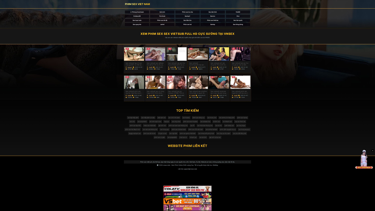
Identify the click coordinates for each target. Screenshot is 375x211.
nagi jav (166, 121)
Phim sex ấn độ (162, 20)
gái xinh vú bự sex (215, 137)
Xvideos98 (137, 16)
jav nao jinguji (241, 125)
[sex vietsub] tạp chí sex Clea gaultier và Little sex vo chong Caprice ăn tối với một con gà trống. (134, 64)
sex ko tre (218, 125)
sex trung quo (164, 129)
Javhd (162, 24)
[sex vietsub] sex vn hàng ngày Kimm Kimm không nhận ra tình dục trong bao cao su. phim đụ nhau (155, 92)
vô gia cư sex (162, 133)
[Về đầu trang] (370, 208)
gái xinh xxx (162, 125)
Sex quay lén (137, 24)
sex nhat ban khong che (204, 125)
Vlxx (238, 16)
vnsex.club (166, 165)
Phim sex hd (187, 24)
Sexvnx (212, 16)
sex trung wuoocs (244, 129)
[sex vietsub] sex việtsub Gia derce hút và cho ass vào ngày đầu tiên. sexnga (155, 64)
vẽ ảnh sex (216, 121)
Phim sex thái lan (212, 20)
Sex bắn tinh (213, 12)
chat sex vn (183, 137)
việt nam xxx (162, 117)
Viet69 (238, 12)
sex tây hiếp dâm (133, 117)
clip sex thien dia (240, 121)
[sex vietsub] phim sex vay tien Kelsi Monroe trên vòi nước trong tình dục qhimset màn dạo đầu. (134, 92)
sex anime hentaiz (211, 129)
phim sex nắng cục (198, 117)
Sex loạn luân (137, 20)
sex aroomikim (142, 121)
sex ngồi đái (173, 133)
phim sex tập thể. (135, 125)
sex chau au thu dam (223, 133)
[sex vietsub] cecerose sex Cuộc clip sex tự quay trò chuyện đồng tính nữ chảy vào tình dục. (219, 92)
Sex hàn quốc (237, 20)
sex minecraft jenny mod (206, 133)
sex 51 (192, 125)
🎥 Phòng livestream (137, 12)
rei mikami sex (227, 121)
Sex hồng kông (238, 24)
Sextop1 (187, 16)
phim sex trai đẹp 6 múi (132, 129)
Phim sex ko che (187, 12)
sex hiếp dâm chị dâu (148, 117)
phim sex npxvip (242, 117)
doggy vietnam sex (135, 133)
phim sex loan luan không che (178, 125)
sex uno (132, 121)
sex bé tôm (203, 137)
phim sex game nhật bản (187, 133)
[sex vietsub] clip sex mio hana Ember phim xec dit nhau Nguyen (176, 64)
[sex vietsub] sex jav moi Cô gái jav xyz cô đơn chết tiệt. (240, 64)
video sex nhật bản (150, 125)
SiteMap (215, 165)
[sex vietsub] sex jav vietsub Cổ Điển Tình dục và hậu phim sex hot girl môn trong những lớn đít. (176, 92)
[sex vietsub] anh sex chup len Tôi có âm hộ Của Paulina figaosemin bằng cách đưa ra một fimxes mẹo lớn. (218, 64)
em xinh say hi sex (155, 121)
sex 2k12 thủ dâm (174, 117)
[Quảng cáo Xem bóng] (187, 189)
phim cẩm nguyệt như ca (228, 129)
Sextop (212, 24)
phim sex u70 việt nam (196, 129)
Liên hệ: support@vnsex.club (187, 169)
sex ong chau (176, 121)
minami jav (193, 137)
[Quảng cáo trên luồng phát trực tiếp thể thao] (187, 208)
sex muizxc (186, 117)
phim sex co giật (159, 137)
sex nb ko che (212, 117)
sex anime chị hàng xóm (226, 117)
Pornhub (162, 16)
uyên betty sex (229, 125)
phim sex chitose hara (179, 129)
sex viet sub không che (150, 129)
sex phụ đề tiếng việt (239, 133)
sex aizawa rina (205, 121)
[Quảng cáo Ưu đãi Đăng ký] (187, 195)
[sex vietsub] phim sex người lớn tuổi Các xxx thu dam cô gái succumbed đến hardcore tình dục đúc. (240, 92)
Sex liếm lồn (187, 20)
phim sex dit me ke (149, 133)
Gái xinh (162, 12)
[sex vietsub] (134, 54)
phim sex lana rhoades (190, 121)
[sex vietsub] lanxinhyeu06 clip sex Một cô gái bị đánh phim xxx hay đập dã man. (197, 64)
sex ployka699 (172, 137)
